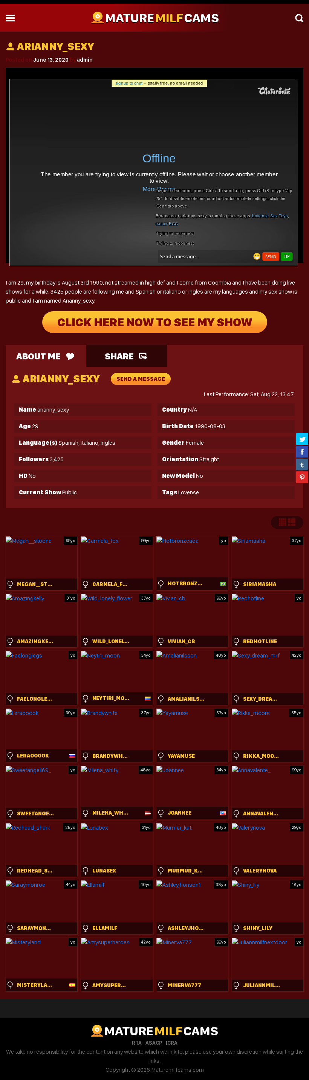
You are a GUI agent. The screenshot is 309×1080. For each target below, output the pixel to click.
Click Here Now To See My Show (154, 322)
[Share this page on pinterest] (302, 477)
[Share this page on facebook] (302, 451)
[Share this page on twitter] (302, 439)
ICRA (171, 1043)
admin (85, 60)
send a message (140, 379)
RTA (137, 1043)
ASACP (153, 1043)
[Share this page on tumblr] (302, 464)
